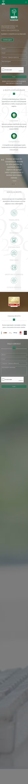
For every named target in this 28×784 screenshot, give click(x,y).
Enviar (14, 76)
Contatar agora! (7, 40)
